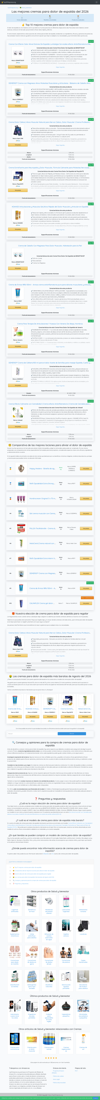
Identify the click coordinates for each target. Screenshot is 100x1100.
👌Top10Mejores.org (8, 2)
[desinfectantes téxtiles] (15, 976)
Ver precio (18, 67)
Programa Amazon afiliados (58, 1072)
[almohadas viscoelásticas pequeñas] (83, 1005)
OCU (52, 854)
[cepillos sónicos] (66, 925)
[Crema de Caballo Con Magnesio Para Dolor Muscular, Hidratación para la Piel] (18, 254)
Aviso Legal (56, 1079)
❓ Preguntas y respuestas (20, 883)
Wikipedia (46, 854)
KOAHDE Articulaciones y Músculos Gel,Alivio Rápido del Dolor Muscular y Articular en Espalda (50, 207)
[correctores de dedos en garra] (32, 951)
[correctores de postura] (66, 951)
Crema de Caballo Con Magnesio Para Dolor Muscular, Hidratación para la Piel (50, 246)
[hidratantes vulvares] (83, 901)
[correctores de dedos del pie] (49, 951)
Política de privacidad (59, 1082)
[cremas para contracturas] (15, 1038)
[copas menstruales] (83, 951)
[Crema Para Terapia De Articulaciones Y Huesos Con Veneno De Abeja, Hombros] (18, 332)
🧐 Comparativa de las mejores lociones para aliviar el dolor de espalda (33, 870)
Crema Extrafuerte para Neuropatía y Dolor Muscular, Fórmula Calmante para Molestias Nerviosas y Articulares (54, 168)
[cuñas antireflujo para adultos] (32, 925)
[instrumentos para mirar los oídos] (15, 1005)
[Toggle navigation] (96, 2)
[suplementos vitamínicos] (15, 925)
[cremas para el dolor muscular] (32, 1038)
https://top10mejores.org (55, 1095)
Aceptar (96, 1098)
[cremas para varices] (49, 1038)
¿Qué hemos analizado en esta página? (20, 861)
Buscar (72, 733)
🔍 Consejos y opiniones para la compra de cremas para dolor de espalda (34, 880)
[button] (60, 67)
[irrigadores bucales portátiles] (32, 1005)
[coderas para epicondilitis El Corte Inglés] (49, 1005)
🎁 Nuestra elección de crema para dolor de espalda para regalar (32, 874)
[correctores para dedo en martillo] (15, 951)
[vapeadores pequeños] (66, 1005)
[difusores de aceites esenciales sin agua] (49, 925)
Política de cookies (58, 1076)
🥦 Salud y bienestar (26, 7)
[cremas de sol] (83, 1038)
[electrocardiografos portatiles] (66, 976)
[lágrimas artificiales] (15, 901)
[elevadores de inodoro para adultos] (83, 976)
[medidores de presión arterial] (49, 901)
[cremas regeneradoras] (66, 1038)
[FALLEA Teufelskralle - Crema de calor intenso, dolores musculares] (21, 528)
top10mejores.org (13, 7)
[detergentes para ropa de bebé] (32, 976)
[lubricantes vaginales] (66, 901)
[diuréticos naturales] (49, 976)
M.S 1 (76, 1071)
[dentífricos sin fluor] (32, 901)
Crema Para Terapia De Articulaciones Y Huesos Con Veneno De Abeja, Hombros (50, 324)
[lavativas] (83, 925)
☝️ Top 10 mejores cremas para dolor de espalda (27, 867)
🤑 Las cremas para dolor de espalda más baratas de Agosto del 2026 (33, 877)
